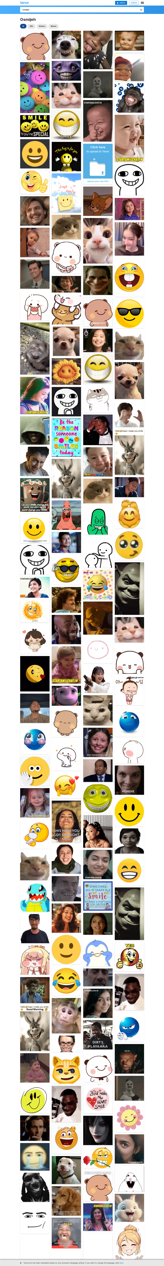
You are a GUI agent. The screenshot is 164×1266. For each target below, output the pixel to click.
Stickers (42, 26)
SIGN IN (134, 3)
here (121, 1263)
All (23, 26)
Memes (53, 26)
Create (122, 3)
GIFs (31, 26)
